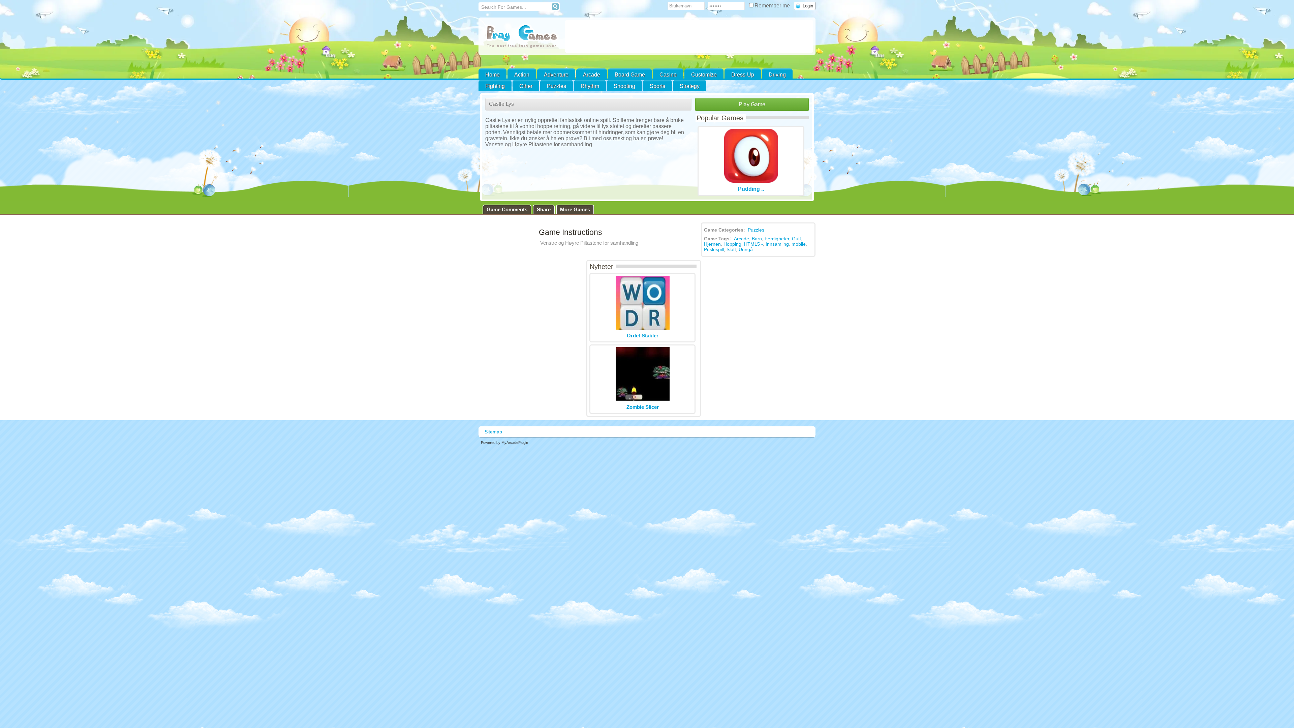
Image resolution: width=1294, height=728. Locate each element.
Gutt (796, 238)
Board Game (630, 75)
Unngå (746, 249)
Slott (731, 249)
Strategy (690, 86)
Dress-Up (742, 75)
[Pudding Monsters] (751, 181)
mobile (799, 244)
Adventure (556, 75)
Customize (704, 75)
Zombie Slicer (642, 407)
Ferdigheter (777, 238)
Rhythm (590, 86)
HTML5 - (753, 244)
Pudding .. (751, 189)
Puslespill (714, 249)
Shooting (624, 86)
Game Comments (507, 209)
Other (525, 86)
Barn (757, 238)
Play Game (752, 104)
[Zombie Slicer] (643, 399)
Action (521, 75)
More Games (575, 209)
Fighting (495, 86)
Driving (777, 75)
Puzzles (556, 86)
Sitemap (493, 431)
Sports (657, 86)
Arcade (591, 75)
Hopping (732, 244)
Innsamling (777, 244)
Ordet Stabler (642, 335)
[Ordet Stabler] (643, 328)
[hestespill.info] (522, 37)
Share (544, 209)
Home (492, 75)
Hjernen (712, 244)
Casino (668, 75)
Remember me (772, 5)
